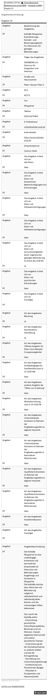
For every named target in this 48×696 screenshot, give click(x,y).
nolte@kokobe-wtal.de (34, 127)
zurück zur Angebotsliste (12, 686)
